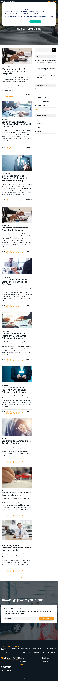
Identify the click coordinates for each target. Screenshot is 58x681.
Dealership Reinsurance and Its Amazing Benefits (16, 442)
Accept (35, 21)
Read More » (29, 94)
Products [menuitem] (45, 658)
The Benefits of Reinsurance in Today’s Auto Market (16, 493)
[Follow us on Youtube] (8, 670)
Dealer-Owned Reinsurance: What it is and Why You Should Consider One (16, 124)
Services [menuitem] (23, 661)
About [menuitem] (22, 658)
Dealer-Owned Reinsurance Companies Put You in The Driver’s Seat (14, 281)
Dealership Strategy (42, 89)
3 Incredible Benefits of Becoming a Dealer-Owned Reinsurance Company (14, 178)
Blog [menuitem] (21, 664)
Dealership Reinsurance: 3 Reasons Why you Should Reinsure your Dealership (14, 389)
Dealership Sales (41, 97)
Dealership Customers (43, 105)
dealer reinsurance (10, 96)
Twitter (38, 127)
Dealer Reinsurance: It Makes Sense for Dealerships (16, 229)
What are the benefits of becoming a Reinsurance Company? (13, 71)
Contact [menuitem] (45, 661)
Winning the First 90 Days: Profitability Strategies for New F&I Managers (46, 75)
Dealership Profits (10, 94)
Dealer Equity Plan (10, 307)
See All (37, 109)
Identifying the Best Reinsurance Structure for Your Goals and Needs (16, 547)
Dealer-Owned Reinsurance (12, 150)
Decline (47, 21)
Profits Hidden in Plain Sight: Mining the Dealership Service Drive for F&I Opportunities (46, 62)
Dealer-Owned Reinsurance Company (14, 149)
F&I (38, 93)
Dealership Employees (43, 101)
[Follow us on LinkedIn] (10, 670)
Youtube (39, 131)
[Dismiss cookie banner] (52, 6)
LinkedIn (39, 119)
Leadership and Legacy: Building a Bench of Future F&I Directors (46, 69)
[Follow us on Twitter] (5, 670)
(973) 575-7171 (52, 1)
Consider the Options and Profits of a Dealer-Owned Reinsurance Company (14, 335)
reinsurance (17, 94)
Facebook (39, 123)
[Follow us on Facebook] (2, 670)
